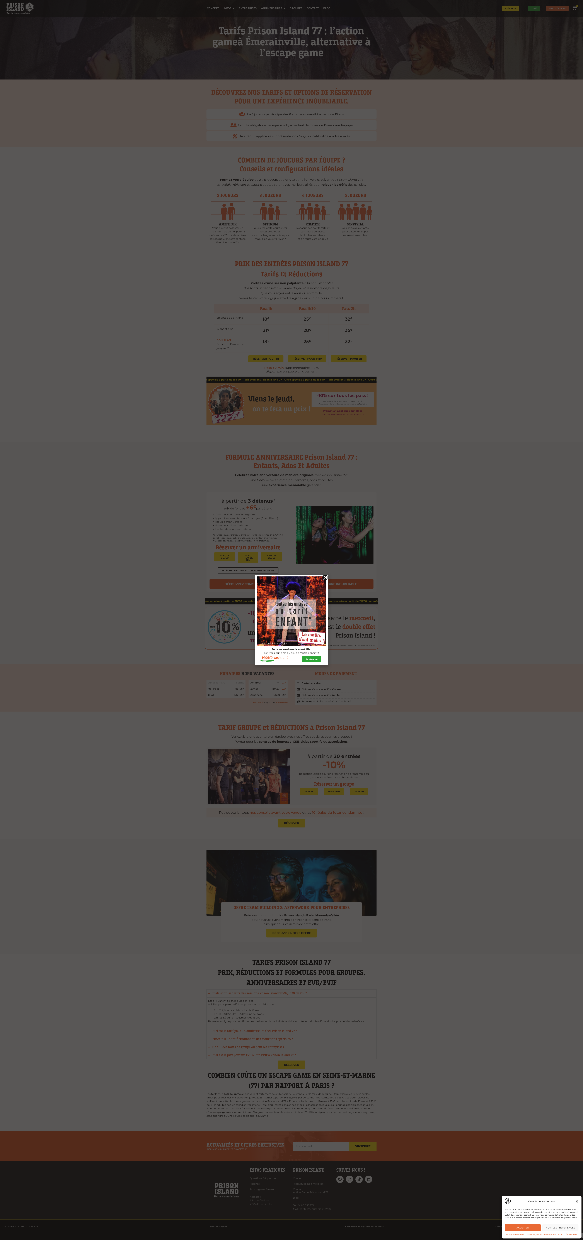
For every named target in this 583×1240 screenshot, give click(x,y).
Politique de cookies (515, 1234)
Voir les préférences (560, 1227)
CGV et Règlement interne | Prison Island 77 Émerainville (551, 1234)
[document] (291, 620)
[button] (576, 1201)
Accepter (523, 1227)
